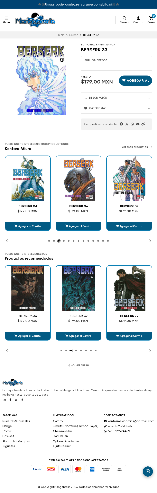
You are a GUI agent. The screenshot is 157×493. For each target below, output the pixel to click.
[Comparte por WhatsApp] (132, 124)
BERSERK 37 (28, 316)
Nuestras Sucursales (16, 421)
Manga (7, 425)
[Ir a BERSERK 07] (78, 178)
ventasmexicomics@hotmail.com (131, 421)
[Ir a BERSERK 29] (78, 288)
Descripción (98, 97)
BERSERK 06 (28, 206)
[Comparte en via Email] (138, 124)
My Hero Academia (66, 441)
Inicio (61, 35)
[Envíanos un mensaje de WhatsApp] (148, 471)
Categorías (97, 108)
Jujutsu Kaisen (62, 445)
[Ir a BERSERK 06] (27, 178)
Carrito (58, 421)
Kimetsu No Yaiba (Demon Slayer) (75, 425)
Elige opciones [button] (129, 335)
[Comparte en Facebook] (121, 124)
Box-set (8, 435)
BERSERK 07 (78, 206)
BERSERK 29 (79, 316)
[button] (143, 124)
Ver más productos (135, 147)
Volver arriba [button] (80, 365)
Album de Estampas (16, 441)
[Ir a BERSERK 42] (129, 288)
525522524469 (119, 431)
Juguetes (8, 445)
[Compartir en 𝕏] (127, 124)
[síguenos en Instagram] (4, 399)
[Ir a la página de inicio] (35, 20)
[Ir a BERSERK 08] (129, 178)
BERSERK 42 (129, 316)
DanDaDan (60, 435)
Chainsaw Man (62, 431)
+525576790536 (120, 425)
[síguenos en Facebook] (10, 399)
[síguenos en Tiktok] (22, 399)
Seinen (73, 35)
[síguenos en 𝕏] (16, 399)
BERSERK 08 (129, 206)
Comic (7, 431)
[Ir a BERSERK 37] (27, 288)
